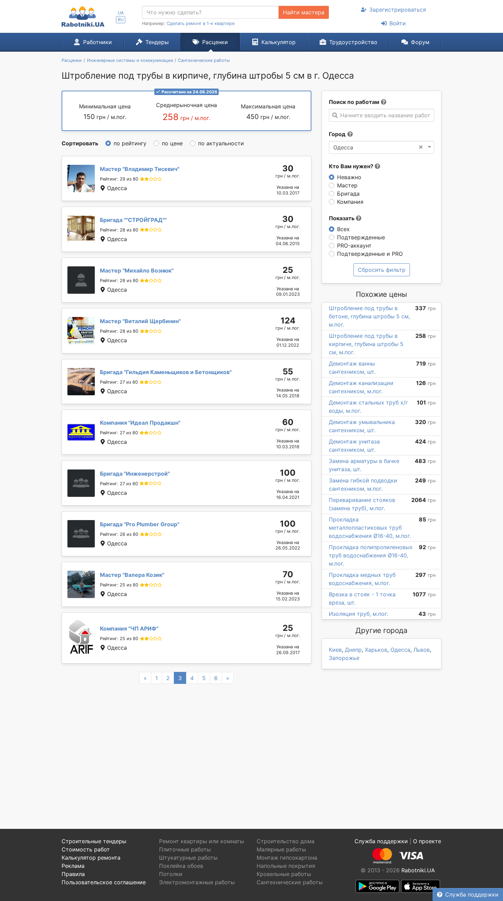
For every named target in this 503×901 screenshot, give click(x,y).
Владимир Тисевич (139, 168)
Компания (350, 201)
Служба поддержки (472, 894)
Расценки (215, 42)
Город (337, 134)
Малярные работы (281, 849)
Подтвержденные (361, 237)
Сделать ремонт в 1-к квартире (200, 23)
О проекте (427, 841)
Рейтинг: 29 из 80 (119, 179)
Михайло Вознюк (136, 270)
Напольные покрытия (286, 865)
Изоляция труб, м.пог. (358, 613)
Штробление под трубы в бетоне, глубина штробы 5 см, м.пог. (369, 316)
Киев (335, 649)
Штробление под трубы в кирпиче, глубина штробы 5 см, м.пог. (366, 344)
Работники (97, 42)
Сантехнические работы (290, 882)
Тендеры (157, 42)
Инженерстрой (135, 473)
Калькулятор (278, 42)
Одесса (400, 649)
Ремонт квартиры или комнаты (201, 841)
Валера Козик (132, 574)
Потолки (170, 874)
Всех (343, 229)
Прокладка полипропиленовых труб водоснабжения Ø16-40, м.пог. (371, 555)
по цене (172, 143)
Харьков (376, 649)
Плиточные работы (185, 849)
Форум (420, 42)
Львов (421, 649)
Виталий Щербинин (140, 321)
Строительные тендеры (94, 841)
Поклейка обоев (181, 865)
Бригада (348, 193)
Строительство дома (285, 841)
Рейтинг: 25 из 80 (119, 584)
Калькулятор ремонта (91, 857)
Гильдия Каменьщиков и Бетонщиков (166, 372)
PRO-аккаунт (354, 245)
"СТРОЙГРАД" (133, 219)
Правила (73, 874)
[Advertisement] (186, 748)
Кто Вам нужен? (352, 166)
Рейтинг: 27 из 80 (119, 382)
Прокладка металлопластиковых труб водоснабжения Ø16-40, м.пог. (370, 527)
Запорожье (344, 657)
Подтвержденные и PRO (370, 253)
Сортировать (80, 143)
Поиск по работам (354, 101)
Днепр (353, 649)
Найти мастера (303, 12)
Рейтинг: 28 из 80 (119, 230)
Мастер (347, 185)
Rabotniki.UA (418, 870)
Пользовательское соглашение (104, 882)
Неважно (349, 177)
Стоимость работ (86, 849)
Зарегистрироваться (397, 9)
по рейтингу (130, 143)
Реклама (73, 865)
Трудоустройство (353, 42)
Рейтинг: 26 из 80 (119, 534)
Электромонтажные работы (197, 882)
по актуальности (221, 143)
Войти (397, 23)
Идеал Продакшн (140, 422)
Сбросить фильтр (381, 269)
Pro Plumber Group (139, 524)
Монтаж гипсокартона (287, 857)
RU (121, 19)
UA (121, 12)
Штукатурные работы (188, 857)
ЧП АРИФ (129, 628)
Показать (342, 218)
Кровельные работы (284, 874)
